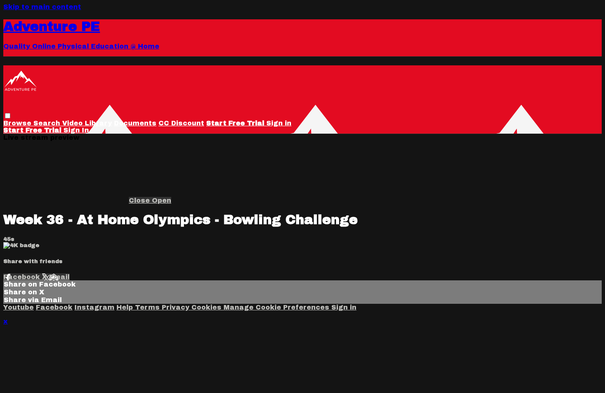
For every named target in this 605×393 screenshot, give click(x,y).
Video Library (87, 123)
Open (161, 200)
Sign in (278, 123)
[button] (7, 115)
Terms (148, 307)
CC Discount (181, 123)
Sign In (76, 130)
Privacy (176, 307)
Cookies (207, 307)
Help (125, 307)
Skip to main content (42, 6)
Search (47, 123)
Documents (135, 123)
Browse (18, 123)
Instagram (94, 307)
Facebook (22, 276)
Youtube (18, 307)
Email (59, 276)
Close (140, 200)
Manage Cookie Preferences (277, 307)
